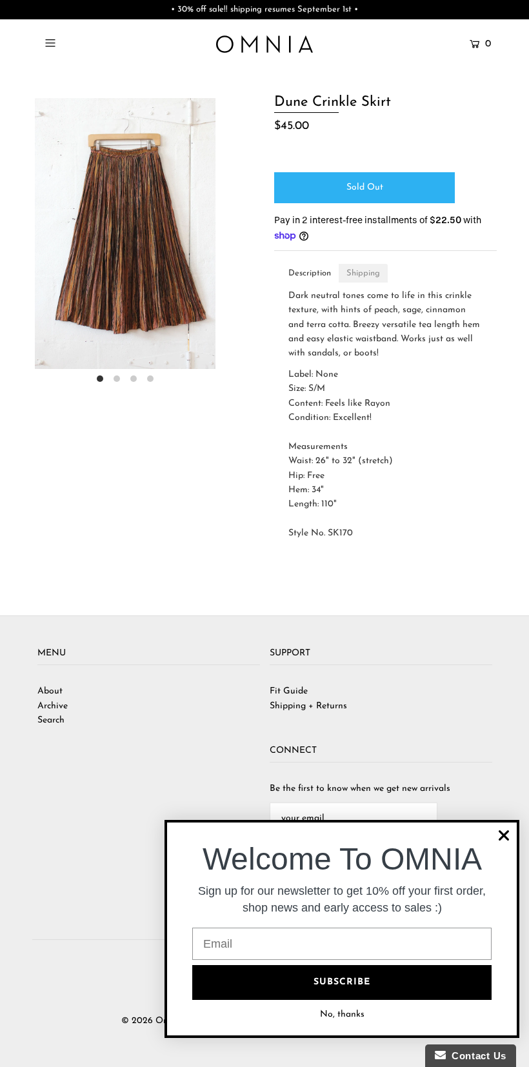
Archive (52, 706)
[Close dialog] (504, 835)
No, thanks (342, 1014)
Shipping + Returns (308, 706)
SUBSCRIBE (342, 982)
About (50, 691)
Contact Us (476, 1055)
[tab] (310, 273)
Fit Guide (289, 691)
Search (51, 720)
